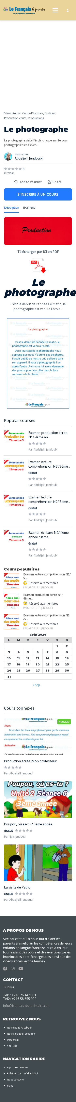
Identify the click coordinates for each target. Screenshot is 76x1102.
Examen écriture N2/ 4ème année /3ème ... (48, 534)
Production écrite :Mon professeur (30, 761)
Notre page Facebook (19, 1027)
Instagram (13, 1040)
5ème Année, (12, 113)
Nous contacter (16, 1079)
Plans (10, 1085)
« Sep (36, 685)
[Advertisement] (38, 71)
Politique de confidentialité (22, 1073)
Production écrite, (15, 118)
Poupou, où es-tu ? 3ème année (28, 824)
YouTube (12, 1046)
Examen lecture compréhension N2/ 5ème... (49, 499)
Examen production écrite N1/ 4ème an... (47, 434)
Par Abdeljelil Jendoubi (18, 773)
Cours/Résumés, (33, 113)
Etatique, (50, 113)
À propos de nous (17, 1067)
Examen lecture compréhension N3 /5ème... (49, 464)
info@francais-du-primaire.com (26, 1005)
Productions (36, 118)
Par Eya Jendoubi (15, 836)
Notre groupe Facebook (21, 1033)
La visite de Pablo (17, 887)
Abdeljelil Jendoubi (29, 158)
